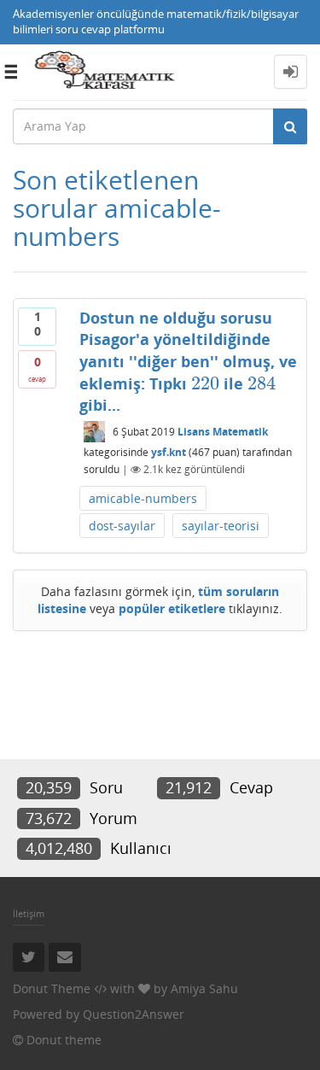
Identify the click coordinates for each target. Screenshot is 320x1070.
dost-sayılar (122, 525)
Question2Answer (133, 1014)
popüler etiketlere (172, 608)
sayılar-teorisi (220, 525)
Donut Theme (51, 988)
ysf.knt (168, 452)
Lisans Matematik (222, 431)
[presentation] (205, 383)
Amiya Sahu (204, 988)
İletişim (28, 913)
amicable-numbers (143, 498)
